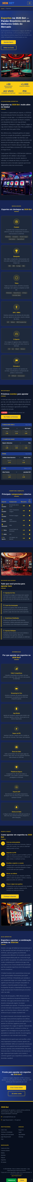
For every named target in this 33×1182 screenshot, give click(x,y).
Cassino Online (5, 1150)
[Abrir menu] (29, 3)
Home (2, 8)
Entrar (22, 1180)
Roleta (3, 1153)
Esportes (3, 1160)
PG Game (3, 1162)
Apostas (3, 1155)
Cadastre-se (11, 1180)
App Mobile (22, 1134)
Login (20, 1132)
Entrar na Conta (9, 47)
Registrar (21, 1130)
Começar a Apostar (10, 896)
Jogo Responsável (6, 1137)
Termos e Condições (6, 1132)
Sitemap (21, 1137)
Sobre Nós (4, 1130)
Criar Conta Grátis (16, 1087)
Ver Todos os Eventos (11, 417)
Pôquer (3, 1157)
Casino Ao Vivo (5, 1148)
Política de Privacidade (7, 1134)
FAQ (2, 1139)
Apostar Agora (8, 42)
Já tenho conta (16, 1093)
